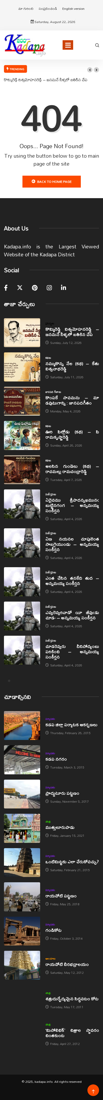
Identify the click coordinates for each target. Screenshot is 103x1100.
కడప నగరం (56, 758)
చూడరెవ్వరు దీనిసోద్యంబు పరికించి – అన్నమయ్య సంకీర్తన (72, 651)
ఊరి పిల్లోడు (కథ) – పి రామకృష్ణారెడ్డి (72, 434)
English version (73, 8)
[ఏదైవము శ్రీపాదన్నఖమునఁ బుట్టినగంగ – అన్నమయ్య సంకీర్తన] (22, 503)
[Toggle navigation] (67, 45)
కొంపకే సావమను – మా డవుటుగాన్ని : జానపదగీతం (72, 400)
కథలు (48, 357)
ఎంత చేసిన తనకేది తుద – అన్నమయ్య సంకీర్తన (72, 581)
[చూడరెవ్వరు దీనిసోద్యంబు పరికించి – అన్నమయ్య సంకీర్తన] (22, 650)
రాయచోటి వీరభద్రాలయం (67, 964)
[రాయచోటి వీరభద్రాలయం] (22, 965)
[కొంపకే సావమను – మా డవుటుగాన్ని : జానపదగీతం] (22, 401)
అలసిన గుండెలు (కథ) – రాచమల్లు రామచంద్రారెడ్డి (72, 469)
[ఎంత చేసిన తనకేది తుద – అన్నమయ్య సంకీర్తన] (22, 581)
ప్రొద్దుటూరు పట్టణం (62, 793)
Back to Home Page (54, 181)
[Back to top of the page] (93, 1092)
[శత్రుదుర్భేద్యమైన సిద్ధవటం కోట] (22, 999)
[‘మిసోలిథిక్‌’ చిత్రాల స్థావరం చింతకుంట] (22, 1033)
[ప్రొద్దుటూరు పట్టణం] (22, 794)
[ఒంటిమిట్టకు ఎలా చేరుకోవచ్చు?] (22, 862)
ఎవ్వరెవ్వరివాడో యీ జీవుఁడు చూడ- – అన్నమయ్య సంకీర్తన (72, 615)
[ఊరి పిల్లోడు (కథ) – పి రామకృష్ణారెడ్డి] (22, 435)
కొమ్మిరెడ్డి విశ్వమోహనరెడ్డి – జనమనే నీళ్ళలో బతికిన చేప (45, 79)
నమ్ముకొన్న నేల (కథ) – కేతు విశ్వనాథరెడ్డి (72, 366)
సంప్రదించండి (48, 8)
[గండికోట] (22, 931)
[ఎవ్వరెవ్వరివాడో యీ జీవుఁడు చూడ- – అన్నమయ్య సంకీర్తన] (22, 616)
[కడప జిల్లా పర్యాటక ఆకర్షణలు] (22, 725)
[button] (89, 69)
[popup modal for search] (97, 44)
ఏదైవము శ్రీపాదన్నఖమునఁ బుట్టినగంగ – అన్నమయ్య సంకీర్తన (72, 505)
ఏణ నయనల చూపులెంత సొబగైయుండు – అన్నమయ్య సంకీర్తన (72, 544)
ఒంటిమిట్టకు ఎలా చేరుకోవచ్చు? (72, 861)
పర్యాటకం (50, 718)
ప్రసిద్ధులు (49, 323)
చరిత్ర (48, 821)
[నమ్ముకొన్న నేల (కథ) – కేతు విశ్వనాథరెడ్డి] (22, 366)
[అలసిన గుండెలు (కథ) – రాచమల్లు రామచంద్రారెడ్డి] (22, 469)
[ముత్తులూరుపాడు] (22, 828)
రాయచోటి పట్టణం (61, 895)
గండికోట (53, 930)
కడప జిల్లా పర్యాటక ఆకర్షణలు (71, 724)
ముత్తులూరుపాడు (59, 827)
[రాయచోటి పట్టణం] (22, 896)
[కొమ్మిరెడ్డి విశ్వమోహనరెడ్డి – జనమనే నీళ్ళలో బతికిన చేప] (22, 332)
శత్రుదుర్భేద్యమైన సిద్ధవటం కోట (72, 998)
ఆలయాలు (50, 958)
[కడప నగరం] (22, 759)
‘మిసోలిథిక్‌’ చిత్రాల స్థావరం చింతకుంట (72, 1033)
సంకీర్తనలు (50, 494)
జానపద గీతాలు (53, 391)
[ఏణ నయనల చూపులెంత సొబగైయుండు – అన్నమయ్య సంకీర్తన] (22, 542)
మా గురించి (26, 8)
